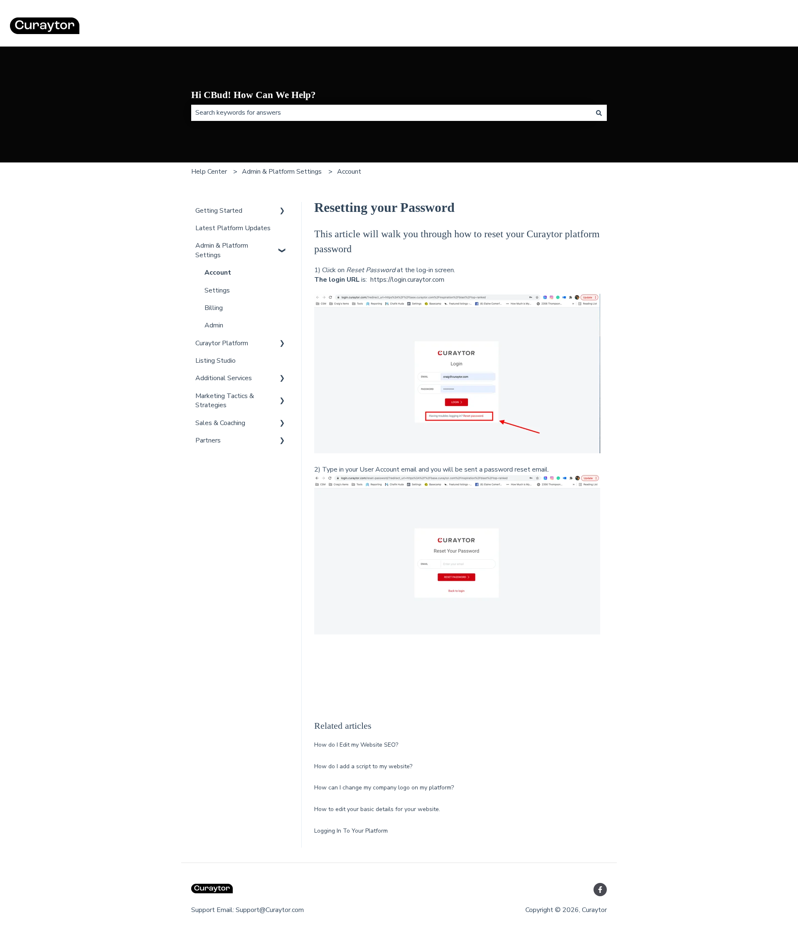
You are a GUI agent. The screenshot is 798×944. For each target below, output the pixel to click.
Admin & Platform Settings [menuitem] (221, 250)
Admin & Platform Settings (282, 171)
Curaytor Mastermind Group (739, 27)
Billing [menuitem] (213, 307)
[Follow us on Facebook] (600, 889)
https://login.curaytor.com (407, 279)
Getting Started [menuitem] (218, 210)
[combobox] (391, 112)
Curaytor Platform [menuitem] (221, 343)
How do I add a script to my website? (363, 766)
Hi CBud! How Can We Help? (253, 95)
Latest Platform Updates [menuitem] (233, 228)
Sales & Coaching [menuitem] (220, 423)
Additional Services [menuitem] (223, 378)
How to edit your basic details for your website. (377, 809)
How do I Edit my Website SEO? (356, 745)
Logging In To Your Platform (351, 831)
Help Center (209, 171)
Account (349, 171)
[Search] (599, 112)
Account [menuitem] (217, 272)
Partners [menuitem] (208, 440)
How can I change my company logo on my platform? (384, 788)
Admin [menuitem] (213, 325)
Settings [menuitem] (217, 290)
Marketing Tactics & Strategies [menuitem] (224, 400)
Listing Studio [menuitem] (215, 360)
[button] (282, 211)
